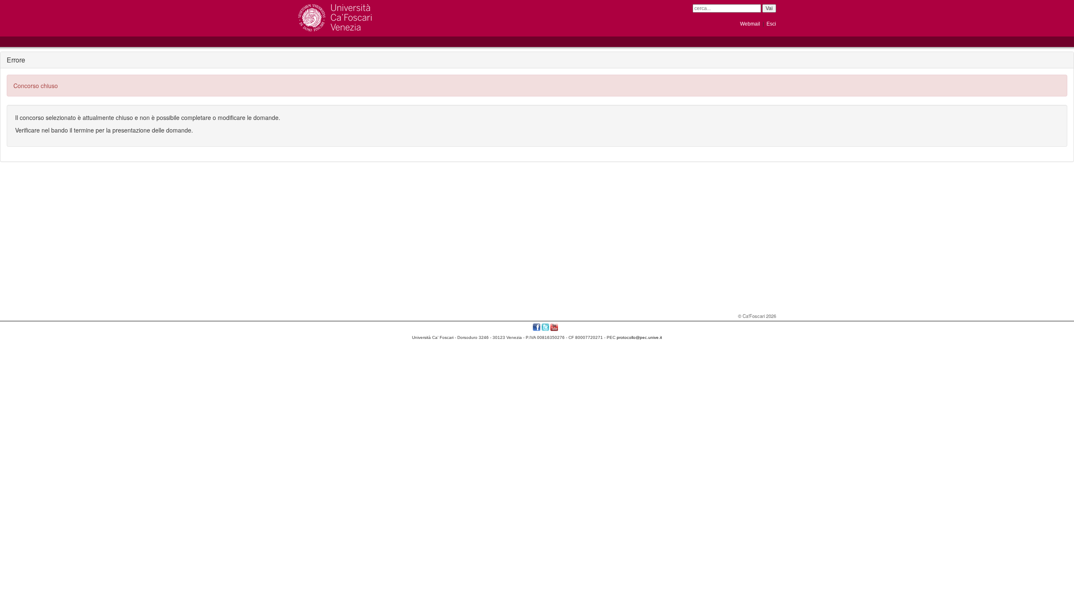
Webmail (750, 24)
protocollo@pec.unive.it (639, 337)
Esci (771, 24)
